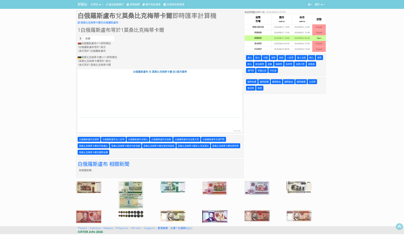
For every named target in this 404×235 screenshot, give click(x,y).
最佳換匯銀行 (116, 4)
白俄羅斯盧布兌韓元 (138, 139)
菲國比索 (262, 70)
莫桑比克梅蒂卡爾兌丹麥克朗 (125, 145)
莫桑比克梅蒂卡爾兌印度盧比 (93, 145)
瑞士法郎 (301, 57)
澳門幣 (250, 70)
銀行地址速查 (153, 4)
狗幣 (260, 88)
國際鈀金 (276, 81)
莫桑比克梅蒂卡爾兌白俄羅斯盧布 (99, 22)
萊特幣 (250, 88)
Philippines (122, 228)
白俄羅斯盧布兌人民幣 (113, 139)
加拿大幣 (300, 64)
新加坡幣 (259, 64)
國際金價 (251, 81)
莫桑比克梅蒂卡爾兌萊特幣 (225, 145)
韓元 (311, 57)
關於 (318, 4)
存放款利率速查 (175, 4)
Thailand (82, 228)
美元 (249, 57)
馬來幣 (289, 64)
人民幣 (290, 57)
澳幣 (319, 57)
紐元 (249, 64)
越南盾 (311, 64)
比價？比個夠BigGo (181, 228)
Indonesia (95, 228)
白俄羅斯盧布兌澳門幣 (213, 139)
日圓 (265, 57)
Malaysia (108, 228)
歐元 (257, 57)
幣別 (95, 4)
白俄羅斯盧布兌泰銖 (161, 139)
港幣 (273, 57)
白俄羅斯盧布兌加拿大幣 (187, 139)
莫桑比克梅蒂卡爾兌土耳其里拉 (193, 145)
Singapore (149, 228)
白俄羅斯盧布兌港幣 (89, 139)
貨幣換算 (134, 4)
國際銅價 (264, 81)
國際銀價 (301, 81)
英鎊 (281, 57)
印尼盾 (273, 70)
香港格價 (163, 228)
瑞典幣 (279, 64)
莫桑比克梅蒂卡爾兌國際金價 (93, 152)
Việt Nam (136, 228)
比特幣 (312, 81)
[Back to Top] (399, 226)
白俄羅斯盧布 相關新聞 (103, 163)
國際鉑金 (288, 81)
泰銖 (270, 64)
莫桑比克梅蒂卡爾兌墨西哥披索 (158, 145)
